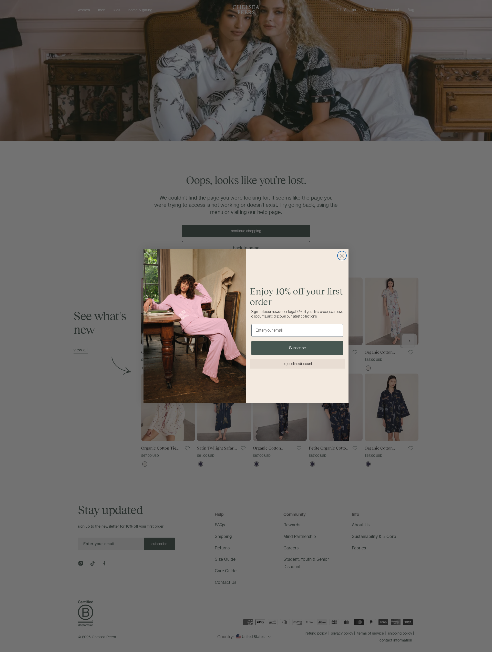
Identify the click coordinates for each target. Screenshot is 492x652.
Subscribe (297, 348)
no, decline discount (297, 364)
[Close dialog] (341, 255)
